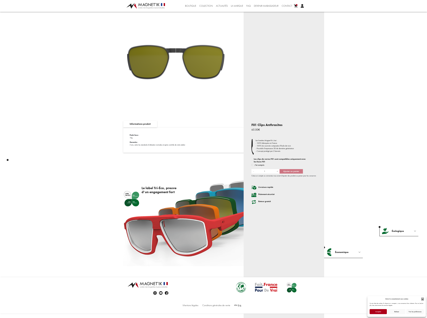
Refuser (396, 312)
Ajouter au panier (291, 171)
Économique (341, 252)
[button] (422, 299)
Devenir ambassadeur (266, 5)
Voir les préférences (415, 312)
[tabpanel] (213, 140)
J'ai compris (259, 165)
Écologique (398, 230)
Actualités (222, 5)
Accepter (378, 312)
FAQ (248, 5)
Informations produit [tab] (140, 124)
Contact (287, 5)
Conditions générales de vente (216, 305)
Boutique (190, 5)
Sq (239, 305)
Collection (206, 5)
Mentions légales (190, 305)
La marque (237, 5)
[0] (295, 6)
